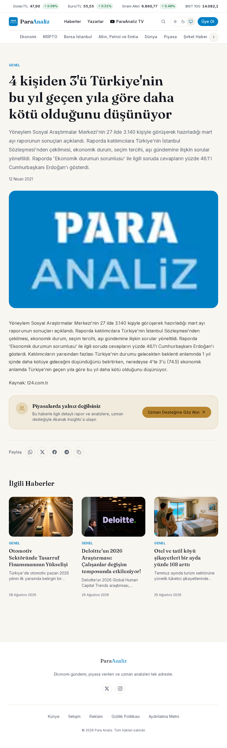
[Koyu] (183, 21)
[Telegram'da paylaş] (67, 452)
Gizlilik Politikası (126, 716)
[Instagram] (120, 689)
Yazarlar (95, 21)
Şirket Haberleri (198, 36)
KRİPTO (50, 36)
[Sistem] (191, 21)
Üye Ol (208, 21)
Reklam (96, 716)
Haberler (72, 21)
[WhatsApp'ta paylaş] (30, 452)
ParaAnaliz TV (130, 21)
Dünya (151, 36)
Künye (54, 716)
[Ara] (163, 22)
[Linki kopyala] (79, 452)
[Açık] (175, 21)
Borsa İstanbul (78, 36)
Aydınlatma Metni (164, 716)
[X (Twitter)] (107, 689)
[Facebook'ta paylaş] (55, 452)
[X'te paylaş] (42, 452)
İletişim (74, 716)
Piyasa (170, 36)
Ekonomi (28, 36)
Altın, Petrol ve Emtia (118, 36)
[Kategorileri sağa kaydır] (213, 37)
